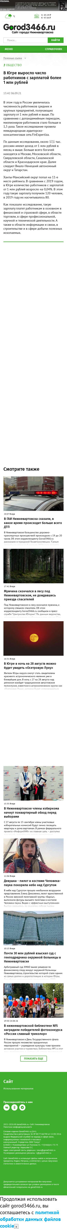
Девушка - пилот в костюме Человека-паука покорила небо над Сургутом (32, 883)
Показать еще (33, 1058)
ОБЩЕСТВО (14, 65)
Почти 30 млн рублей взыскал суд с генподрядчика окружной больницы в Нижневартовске (32, 957)
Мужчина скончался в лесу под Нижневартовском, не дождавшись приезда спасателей (30, 595)
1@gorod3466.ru (43, 1153)
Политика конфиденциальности (17, 1127)
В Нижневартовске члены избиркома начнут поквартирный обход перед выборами (31, 812)
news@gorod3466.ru (46, 1150)
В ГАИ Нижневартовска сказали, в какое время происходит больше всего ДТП (33, 523)
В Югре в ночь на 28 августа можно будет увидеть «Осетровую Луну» (30, 666)
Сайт (8, 1081)
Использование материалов (18, 1088)
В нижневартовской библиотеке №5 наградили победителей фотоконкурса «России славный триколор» (33, 1030)
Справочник (53, 49)
